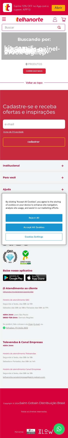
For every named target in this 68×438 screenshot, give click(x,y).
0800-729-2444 (10, 318)
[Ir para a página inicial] (29, 19)
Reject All (34, 217)
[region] (34, 219)
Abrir (58, 7)
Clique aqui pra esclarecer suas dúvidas (18, 292)
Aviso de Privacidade (13, 132)
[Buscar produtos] (60, 27)
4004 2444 (8, 315)
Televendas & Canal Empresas (23, 342)
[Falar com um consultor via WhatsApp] (58, 428)
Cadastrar (34, 142)
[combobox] (33, 27)
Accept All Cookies (34, 227)
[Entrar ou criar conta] (55, 19)
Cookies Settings (34, 236)
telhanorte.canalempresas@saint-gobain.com (24, 377)
